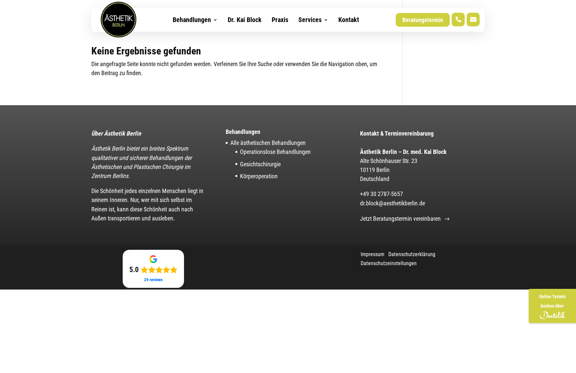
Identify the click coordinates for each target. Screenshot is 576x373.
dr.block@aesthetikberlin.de (392, 203)
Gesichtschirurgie (260, 164)
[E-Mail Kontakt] (473, 19)
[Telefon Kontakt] (458, 19)
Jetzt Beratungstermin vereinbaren (400, 218)
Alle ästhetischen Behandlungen (268, 142)
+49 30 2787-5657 (381, 193)
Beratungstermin (422, 19)
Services (310, 20)
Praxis (280, 20)
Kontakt (348, 20)
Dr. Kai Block (245, 20)
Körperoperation (259, 176)
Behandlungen (192, 20)
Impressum (372, 254)
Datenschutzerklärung (411, 254)
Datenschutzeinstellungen (389, 263)
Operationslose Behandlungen (275, 151)
